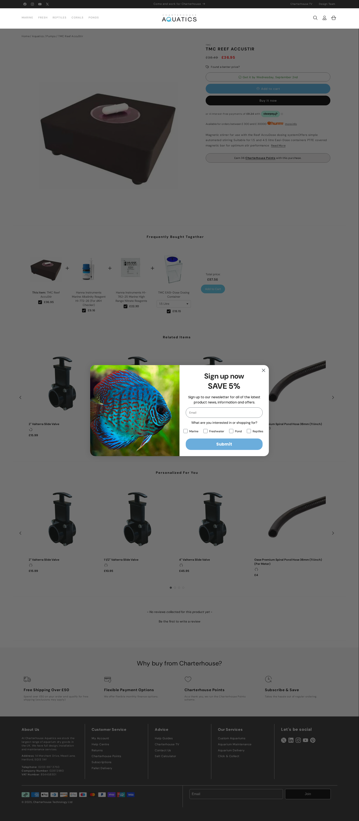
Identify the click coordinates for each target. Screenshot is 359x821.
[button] (315, 17)
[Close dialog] (263, 370)
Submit (224, 444)
